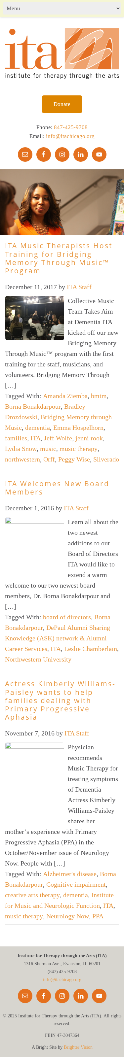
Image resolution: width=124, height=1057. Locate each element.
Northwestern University (38, 659)
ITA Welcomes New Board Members (57, 487)
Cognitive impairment (76, 884)
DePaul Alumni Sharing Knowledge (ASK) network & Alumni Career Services (57, 638)
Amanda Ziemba (65, 395)
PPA (97, 916)
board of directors (67, 617)
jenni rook (89, 438)
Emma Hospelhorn (78, 427)
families (16, 438)
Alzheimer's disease (70, 873)
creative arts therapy (32, 895)
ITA (35, 438)
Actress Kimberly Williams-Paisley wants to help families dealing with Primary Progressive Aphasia (60, 700)
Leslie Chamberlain (90, 648)
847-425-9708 (71, 127)
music (48, 448)
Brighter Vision (78, 1047)
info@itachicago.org (70, 136)
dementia (37, 427)
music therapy (79, 448)
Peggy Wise (74, 459)
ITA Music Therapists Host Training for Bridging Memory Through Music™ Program (58, 258)
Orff (49, 459)
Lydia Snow (21, 448)
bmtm (99, 395)
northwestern (22, 459)
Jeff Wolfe (58, 438)
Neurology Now (67, 916)
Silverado (106, 459)
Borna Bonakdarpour (33, 406)
